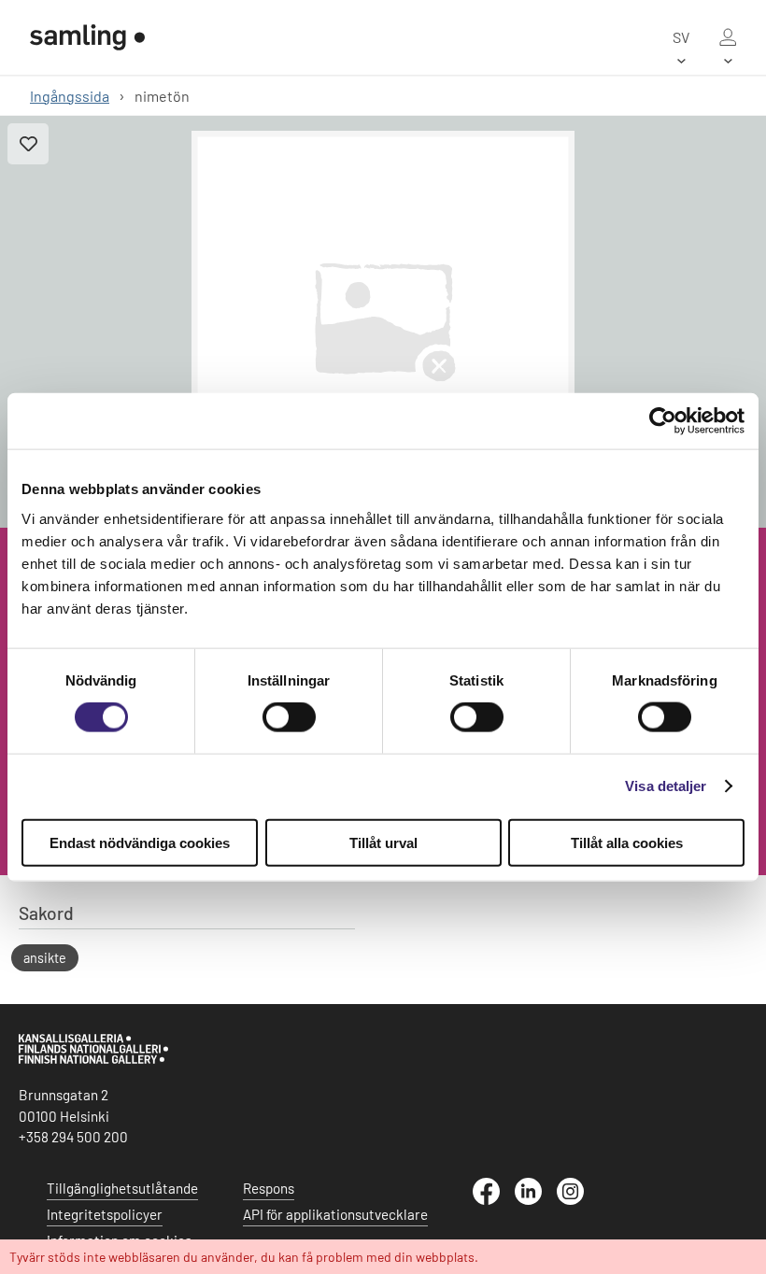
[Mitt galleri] (727, 37)
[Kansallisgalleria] (93, 1059)
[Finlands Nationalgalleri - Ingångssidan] (87, 37)
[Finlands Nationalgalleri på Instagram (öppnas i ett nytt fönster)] (578, 1199)
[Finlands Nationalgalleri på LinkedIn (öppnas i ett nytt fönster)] (536, 1199)
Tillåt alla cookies (627, 842)
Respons (268, 1188)
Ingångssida (69, 96)
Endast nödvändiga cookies (140, 842)
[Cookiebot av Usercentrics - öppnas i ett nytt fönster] (663, 421)
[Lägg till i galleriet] (28, 143)
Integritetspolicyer (105, 1214)
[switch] (289, 717)
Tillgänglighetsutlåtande (122, 1188)
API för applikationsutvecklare (335, 1214)
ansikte (44, 958)
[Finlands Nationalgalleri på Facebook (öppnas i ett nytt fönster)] (494, 1199)
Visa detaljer (665, 786)
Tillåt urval (383, 842)
